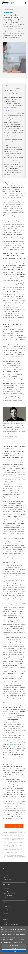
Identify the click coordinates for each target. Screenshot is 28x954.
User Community (8, 906)
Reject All (14, 948)
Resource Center (8, 895)
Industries (6, 877)
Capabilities (6, 875)
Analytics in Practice (8, 897)
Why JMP (6, 872)
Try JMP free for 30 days (14, 826)
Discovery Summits (8, 911)
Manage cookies (14, 945)
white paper (13, 365)
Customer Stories (8, 9)
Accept (14, 951)
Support (6, 913)
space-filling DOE (11, 743)
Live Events (6, 888)
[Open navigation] (25, 3)
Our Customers (7, 890)
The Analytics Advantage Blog (11, 924)
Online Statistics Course (9, 892)
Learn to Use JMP (8, 908)
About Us (6, 922)
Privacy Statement (19, 931)
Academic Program (8, 879)
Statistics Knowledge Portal (10, 893)
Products (6, 874)
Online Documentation (9, 910)
